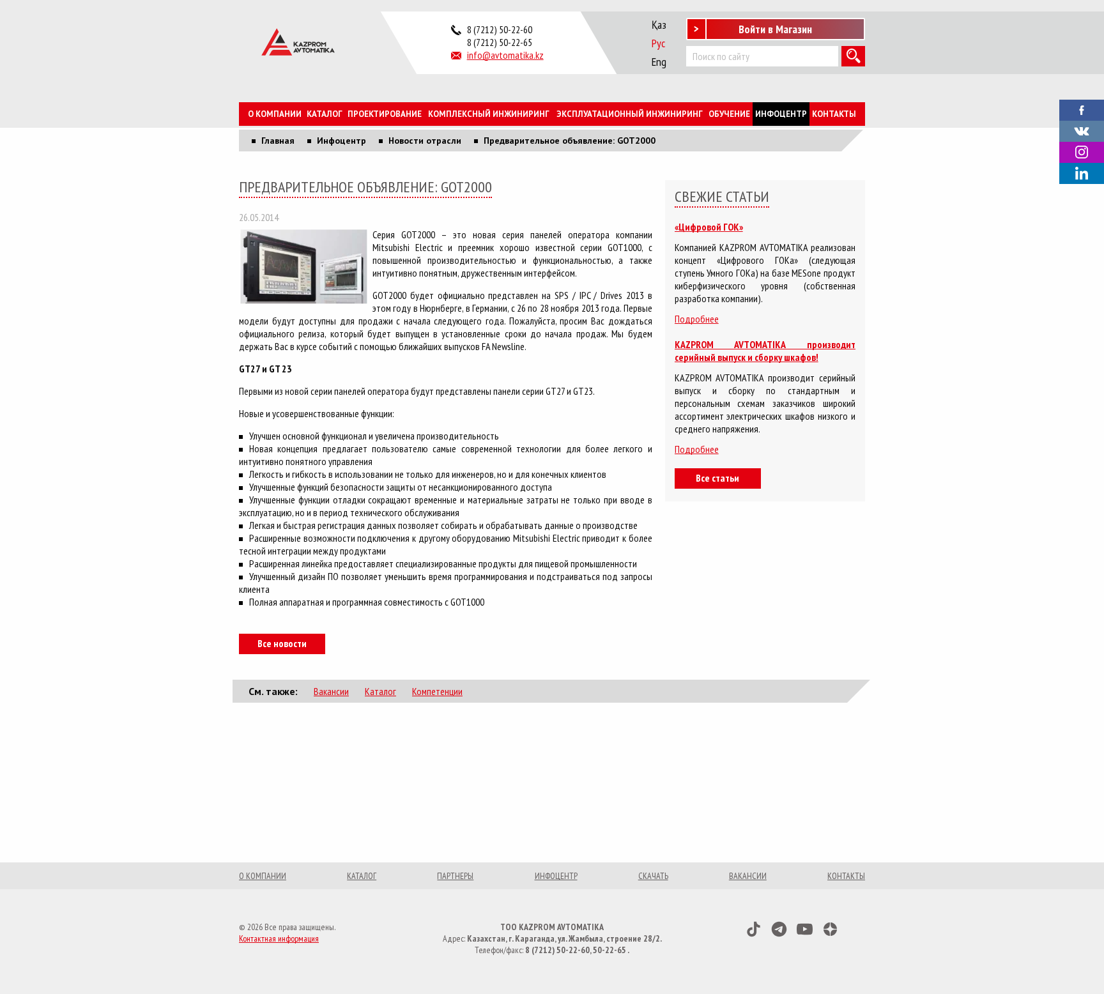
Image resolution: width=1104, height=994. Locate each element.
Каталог (324, 114)
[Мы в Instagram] (1081, 152)
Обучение (729, 114)
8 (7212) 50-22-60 (499, 29)
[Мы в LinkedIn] (1081, 173)
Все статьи (717, 477)
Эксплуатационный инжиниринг (629, 114)
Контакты (834, 114)
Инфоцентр (781, 114)
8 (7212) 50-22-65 (499, 42)
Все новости (282, 643)
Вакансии (331, 691)
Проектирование (385, 114)
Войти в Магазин (775, 29)
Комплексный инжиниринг (488, 114)
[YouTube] (805, 929)
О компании (275, 114)
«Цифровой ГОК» (709, 226)
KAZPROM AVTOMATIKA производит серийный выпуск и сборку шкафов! (765, 350)
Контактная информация (279, 938)
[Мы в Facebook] (1081, 108)
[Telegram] (779, 929)
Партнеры (455, 876)
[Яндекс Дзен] (830, 929)
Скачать (653, 876)
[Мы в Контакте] (1081, 129)
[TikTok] (754, 929)
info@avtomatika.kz (505, 55)
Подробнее (697, 318)
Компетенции (437, 691)
